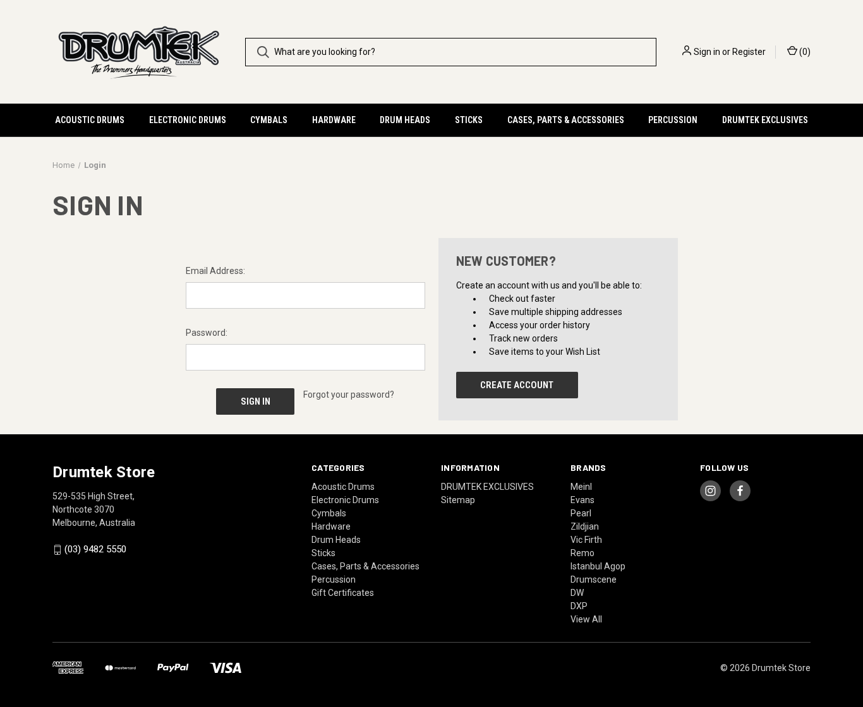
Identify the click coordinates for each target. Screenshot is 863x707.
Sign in (707, 52)
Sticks (469, 120)
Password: (206, 333)
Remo (582, 553)
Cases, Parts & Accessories (565, 120)
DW (577, 593)
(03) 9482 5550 (95, 550)
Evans (582, 500)
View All (586, 619)
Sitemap (458, 500)
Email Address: (215, 271)
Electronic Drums (187, 120)
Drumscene (593, 579)
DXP (579, 606)
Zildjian (584, 526)
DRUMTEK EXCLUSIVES (765, 120)
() (804, 52)
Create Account (516, 385)
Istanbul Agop (597, 566)
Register (749, 52)
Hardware (334, 120)
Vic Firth (586, 540)
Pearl (580, 513)
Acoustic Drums (89, 120)
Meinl (581, 487)
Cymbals (268, 120)
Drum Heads (405, 120)
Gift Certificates (342, 593)
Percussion (672, 120)
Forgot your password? (348, 394)
